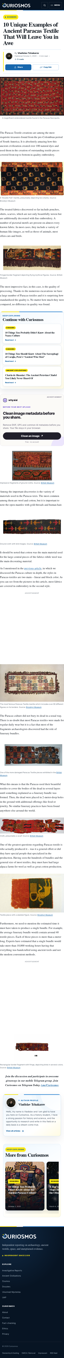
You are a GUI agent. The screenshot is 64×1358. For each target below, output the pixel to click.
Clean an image (32, 435)
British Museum (47, 483)
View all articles (15, 1130)
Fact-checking (9, 1323)
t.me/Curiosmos (50, 1085)
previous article (32, 568)
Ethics (5, 1328)
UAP (4, 1297)
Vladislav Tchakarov (28, 53)
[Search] (44, 5)
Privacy (5, 1334)
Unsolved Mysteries (11, 1292)
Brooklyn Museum (33, 707)
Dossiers (12, 17)
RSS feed (53, 1353)
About (5, 1312)
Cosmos (6, 1281)
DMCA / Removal (28, 1353)
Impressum (42, 1353)
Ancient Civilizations (11, 1276)
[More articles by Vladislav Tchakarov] (9, 56)
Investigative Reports (12, 1270)
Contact (6, 1318)
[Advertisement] (32, 627)
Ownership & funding (10, 1353)
